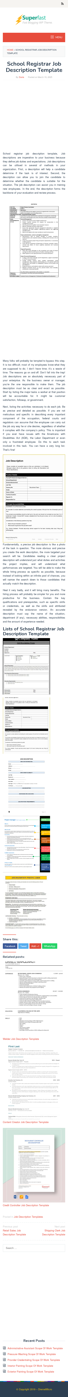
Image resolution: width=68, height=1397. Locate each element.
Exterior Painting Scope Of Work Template (31, 1371)
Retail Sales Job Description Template (14, 1230)
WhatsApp (49, 946)
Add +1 (35, 946)
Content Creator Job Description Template (26, 1122)
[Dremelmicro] (34, 19)
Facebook (10, 946)
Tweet (23, 946)
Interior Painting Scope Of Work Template (30, 1365)
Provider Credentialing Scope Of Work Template (34, 1360)
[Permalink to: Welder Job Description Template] (34, 999)
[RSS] (62, 4)
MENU (58, 37)
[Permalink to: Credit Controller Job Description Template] (34, 1165)
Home (10, 49)
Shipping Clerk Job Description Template (53, 1230)
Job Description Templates (28, 1216)
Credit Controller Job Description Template (26, 1205)
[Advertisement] (34, 118)
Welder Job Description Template (21, 1039)
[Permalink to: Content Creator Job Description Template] (34, 1082)
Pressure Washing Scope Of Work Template (32, 1354)
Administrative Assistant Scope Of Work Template (35, 1348)
